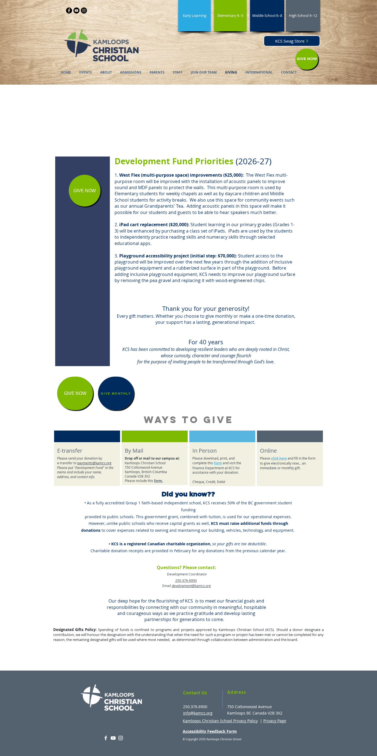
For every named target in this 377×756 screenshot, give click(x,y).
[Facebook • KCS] (106, 738)
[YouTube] (76, 10)
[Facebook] (69, 10)
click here (279, 458)
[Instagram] (84, 10)
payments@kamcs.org (94, 463)
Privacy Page (274, 720)
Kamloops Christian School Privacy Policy (220, 720)
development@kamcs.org (191, 585)
